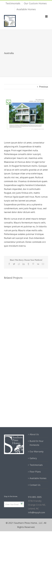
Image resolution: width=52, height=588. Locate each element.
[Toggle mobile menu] (46, 16)
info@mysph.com (36, 512)
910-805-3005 (35, 497)
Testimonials (36, 464)
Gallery (33, 458)
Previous (43, 86)
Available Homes (38, 478)
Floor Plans (35, 471)
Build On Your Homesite (36, 443)
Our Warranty (36, 451)
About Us (34, 434)
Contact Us (35, 484)
